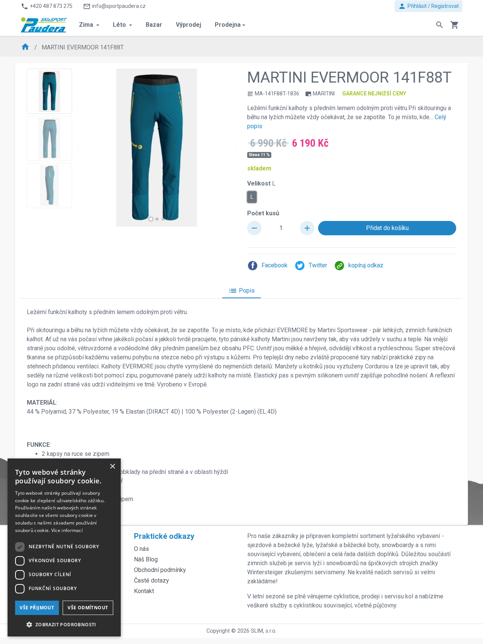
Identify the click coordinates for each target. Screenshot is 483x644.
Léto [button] (120, 24)
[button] (150, 219)
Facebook (274, 265)
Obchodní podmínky (160, 569)
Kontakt (144, 591)
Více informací (67, 530)
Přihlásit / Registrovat (428, 6)
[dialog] (64, 547)
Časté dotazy (151, 580)
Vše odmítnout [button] (88, 607)
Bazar (154, 24)
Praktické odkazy (164, 536)
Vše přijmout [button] (37, 607)
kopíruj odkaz (365, 265)
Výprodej (188, 24)
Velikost (261, 183)
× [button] (112, 466)
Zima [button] (87, 24)
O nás (141, 548)
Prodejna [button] (228, 24)
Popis (241, 290)
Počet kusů (263, 213)
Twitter (318, 265)
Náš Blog (146, 559)
